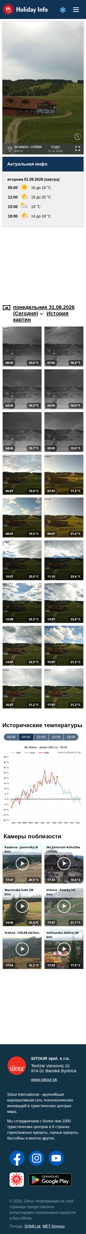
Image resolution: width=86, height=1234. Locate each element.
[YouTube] (56, 1159)
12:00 (41, 737)
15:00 (56, 737)
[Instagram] (36, 1159)
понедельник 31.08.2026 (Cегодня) (44, 310)
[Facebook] (17, 1159)
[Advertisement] (43, 262)
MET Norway (54, 1226)
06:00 (11, 737)
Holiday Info (20, 6)
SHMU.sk (32, 1226)
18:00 (71, 737)
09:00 (26, 737)
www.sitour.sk (44, 1079)
